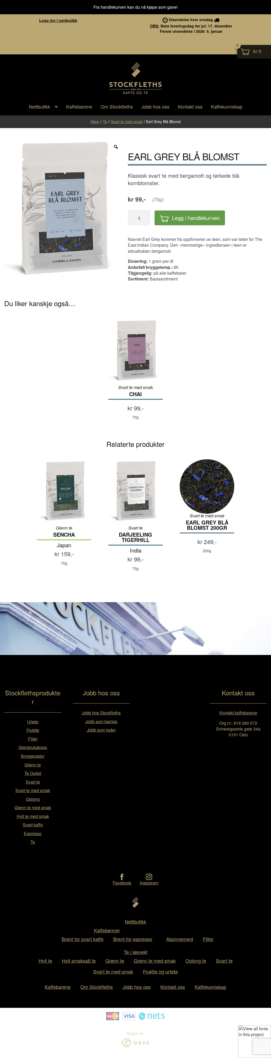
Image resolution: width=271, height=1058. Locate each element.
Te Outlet (32, 773)
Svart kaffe (33, 825)
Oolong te (196, 960)
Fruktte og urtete (160, 971)
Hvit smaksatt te (79, 960)
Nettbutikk (39, 106)
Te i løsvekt (135, 951)
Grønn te (33, 765)
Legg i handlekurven (196, 218)
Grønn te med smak (33, 807)
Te (105, 121)
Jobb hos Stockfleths (101, 713)
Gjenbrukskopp (33, 747)
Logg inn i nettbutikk (58, 20)
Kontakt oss (190, 106)
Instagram (149, 883)
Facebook (122, 883)
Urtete (32, 722)
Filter (33, 739)
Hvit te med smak (33, 816)
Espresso (33, 833)
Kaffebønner (107, 930)
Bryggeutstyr (32, 756)
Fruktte (32, 730)
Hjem (95, 121)
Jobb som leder (101, 730)
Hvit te (45, 960)
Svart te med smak (126, 121)
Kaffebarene (79, 106)
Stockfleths (135, 93)
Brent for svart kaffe (82, 938)
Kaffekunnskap (226, 106)
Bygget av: (135, 1033)
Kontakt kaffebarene (238, 713)
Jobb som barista (101, 721)
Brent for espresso (132, 938)
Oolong (33, 799)
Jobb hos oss (155, 106)
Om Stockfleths (117, 106)
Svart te (33, 782)
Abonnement (179, 938)
